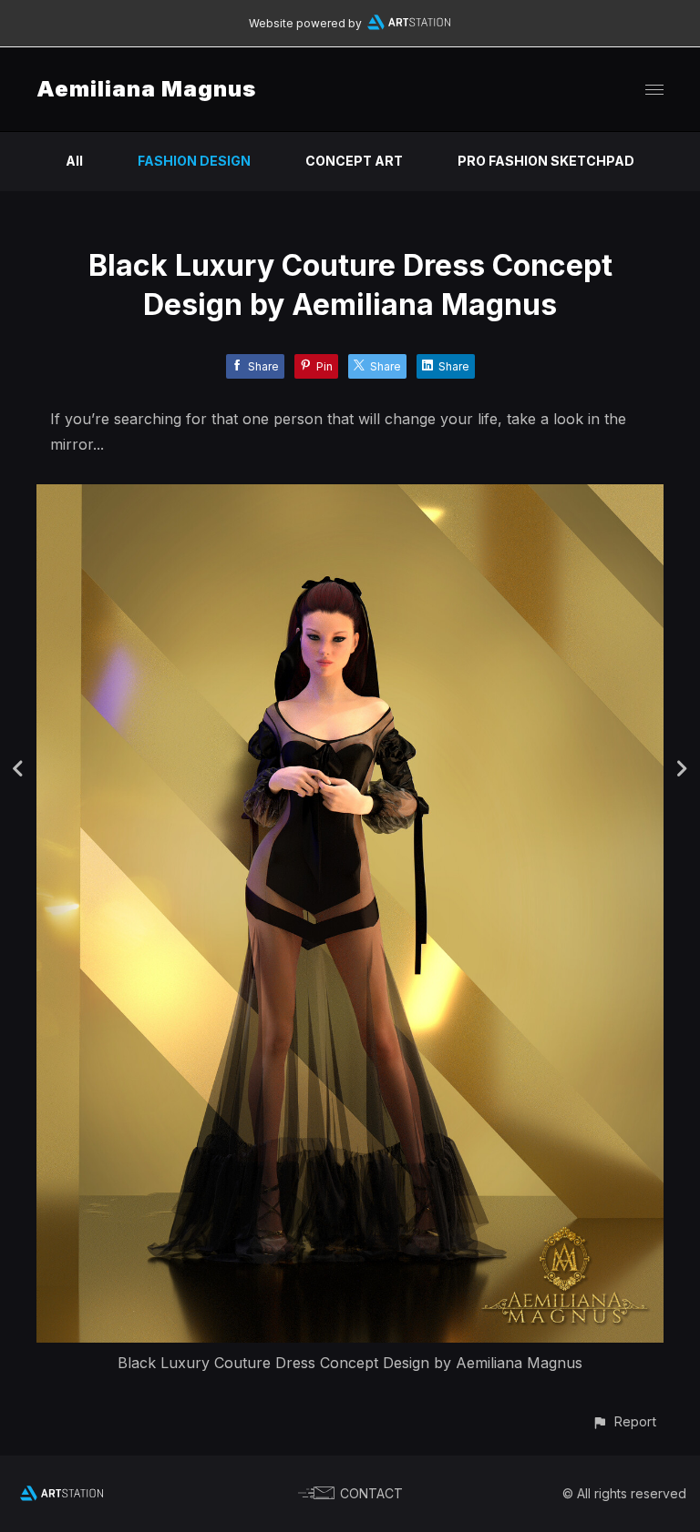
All (74, 160)
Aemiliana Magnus (146, 89)
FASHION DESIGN (194, 160)
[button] (624, 1421)
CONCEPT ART (354, 160)
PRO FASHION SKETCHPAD (546, 160)
